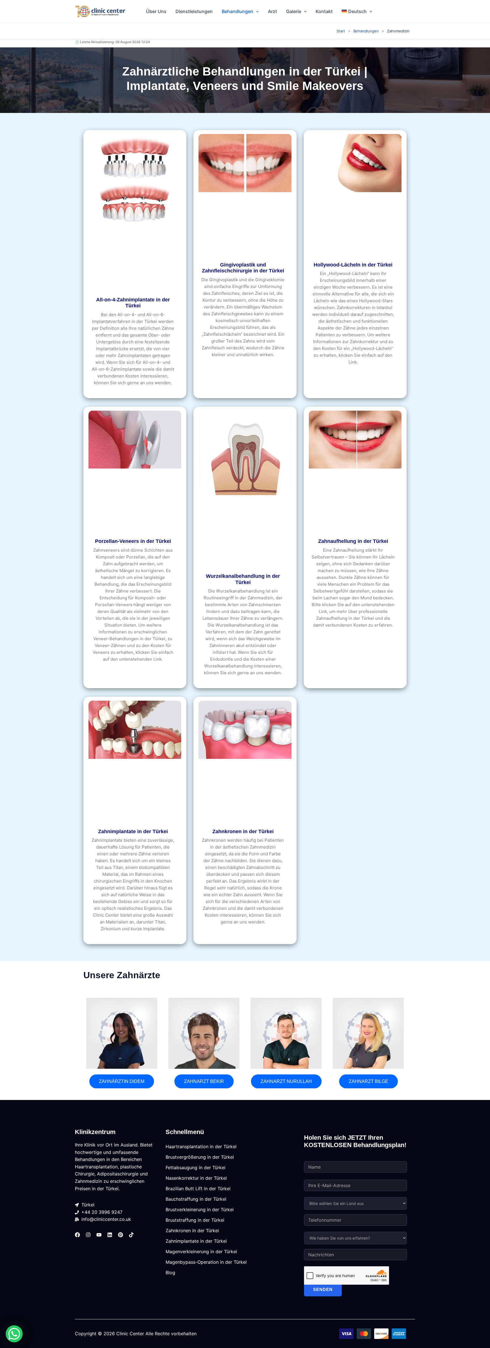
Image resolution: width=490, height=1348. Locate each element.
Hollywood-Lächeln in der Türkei (353, 265)
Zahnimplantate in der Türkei (133, 831)
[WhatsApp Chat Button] (14, 1333)
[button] (256, 11)
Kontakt (324, 11)
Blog (170, 1272)
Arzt (272, 11)
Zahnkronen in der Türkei (243, 831)
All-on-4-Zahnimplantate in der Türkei (133, 303)
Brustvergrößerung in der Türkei (200, 1157)
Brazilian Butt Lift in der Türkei (198, 1188)
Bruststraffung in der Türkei (195, 1220)
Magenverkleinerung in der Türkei (201, 1251)
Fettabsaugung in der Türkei (195, 1167)
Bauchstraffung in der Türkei (196, 1199)
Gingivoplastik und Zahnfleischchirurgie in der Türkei (243, 268)
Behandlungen (237, 11)
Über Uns (156, 11)
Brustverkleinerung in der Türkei (200, 1209)
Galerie (293, 11)
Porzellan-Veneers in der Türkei (133, 541)
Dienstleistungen (194, 11)
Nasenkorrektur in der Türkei (196, 1178)
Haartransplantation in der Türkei (201, 1146)
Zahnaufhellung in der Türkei (353, 541)
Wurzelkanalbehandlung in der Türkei (243, 579)
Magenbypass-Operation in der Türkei (206, 1262)
